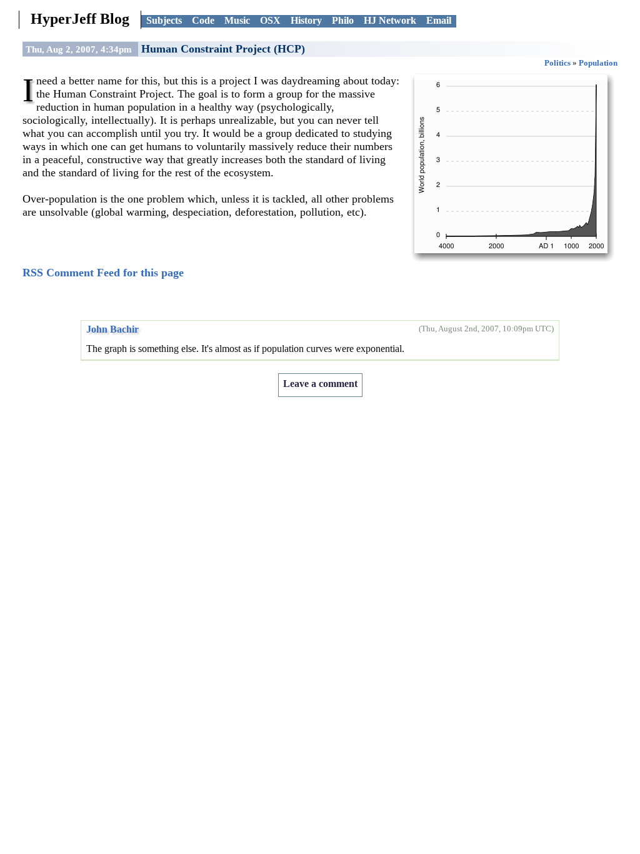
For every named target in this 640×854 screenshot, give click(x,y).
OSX (270, 20)
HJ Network (390, 20)
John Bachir (112, 329)
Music (237, 20)
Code (203, 20)
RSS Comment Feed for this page (103, 272)
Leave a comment (320, 383)
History (306, 20)
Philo (343, 20)
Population (598, 63)
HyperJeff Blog (80, 19)
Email (438, 20)
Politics (557, 63)
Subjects (164, 20)
